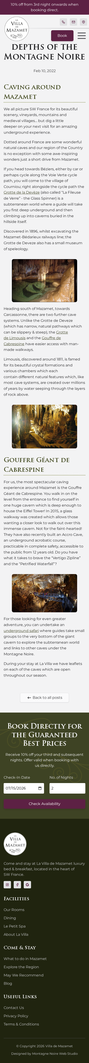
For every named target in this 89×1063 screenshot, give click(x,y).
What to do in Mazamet (25, 959)
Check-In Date (17, 777)
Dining (10, 918)
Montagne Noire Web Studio (55, 1054)
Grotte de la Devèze (22, 192)
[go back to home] (15, 844)
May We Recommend (24, 975)
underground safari (21, 631)
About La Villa (16, 934)
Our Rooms (14, 910)
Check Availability (44, 804)
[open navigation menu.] (80, 35)
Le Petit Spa (15, 926)
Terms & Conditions (21, 1024)
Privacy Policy (16, 1016)
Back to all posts (47, 697)
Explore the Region (21, 967)
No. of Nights (61, 777)
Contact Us (14, 1008)
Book (62, 35)
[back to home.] (16, 29)
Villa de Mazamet (59, 1046)
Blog (8, 983)
